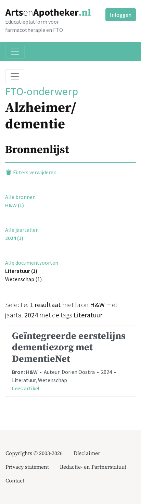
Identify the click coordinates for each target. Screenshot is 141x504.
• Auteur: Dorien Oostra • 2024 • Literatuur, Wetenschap (69, 361)
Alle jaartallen (22, 229)
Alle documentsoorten (31, 262)
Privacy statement (27, 467)
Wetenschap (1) (23, 279)
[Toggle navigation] (15, 52)
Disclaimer (87, 453)
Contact (14, 480)
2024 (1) (14, 238)
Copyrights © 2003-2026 (34, 453)
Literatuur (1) (21, 270)
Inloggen (120, 14)
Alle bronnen (20, 196)
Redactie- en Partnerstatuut (93, 467)
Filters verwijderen (34, 172)
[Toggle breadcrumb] (14, 76)
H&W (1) (14, 205)
